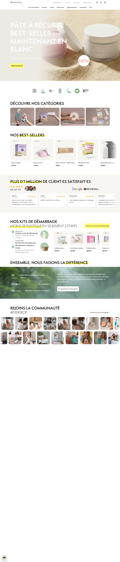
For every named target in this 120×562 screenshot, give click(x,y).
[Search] (97, 2)
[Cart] (105, 2)
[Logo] (16, 2)
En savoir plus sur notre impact (68, 289)
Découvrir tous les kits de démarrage (97, 226)
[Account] (101, 2)
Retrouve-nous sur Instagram (99, 312)
